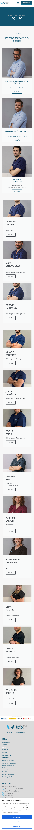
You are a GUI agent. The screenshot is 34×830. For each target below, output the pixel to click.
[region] (17, 814)
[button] (18, 3)
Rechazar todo (17, 826)
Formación (5, 750)
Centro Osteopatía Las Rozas (8, 766)
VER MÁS (17, 92)
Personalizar (17, 822)
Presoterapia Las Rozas (8, 777)
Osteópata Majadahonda (8, 774)
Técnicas (4, 744)
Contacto (4, 752)
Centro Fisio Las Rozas (8, 760)
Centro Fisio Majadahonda (9, 763)
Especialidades (6, 742)
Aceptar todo (17, 817)
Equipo (4, 747)
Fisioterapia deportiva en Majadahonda (8, 771)
